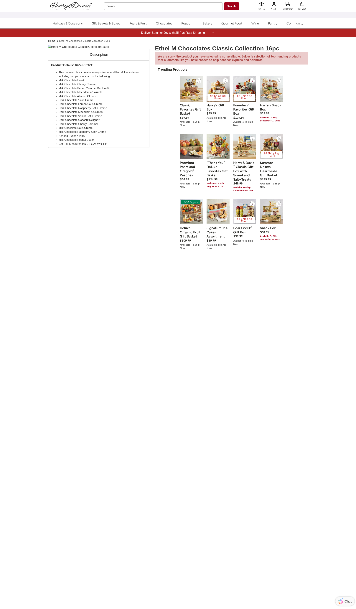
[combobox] (164, 6)
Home (51, 40)
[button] (67, 23)
